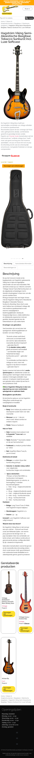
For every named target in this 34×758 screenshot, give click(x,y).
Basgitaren (17, 23)
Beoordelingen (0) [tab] (10, 267)
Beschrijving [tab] (8, 263)
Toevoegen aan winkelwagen (13, 166)
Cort (3, 681)
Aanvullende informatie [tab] (23, 263)
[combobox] (12, 18)
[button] (3, 213)
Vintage (4, 606)
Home (3, 21)
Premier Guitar (14, 136)
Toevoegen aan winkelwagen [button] (7, 614)
